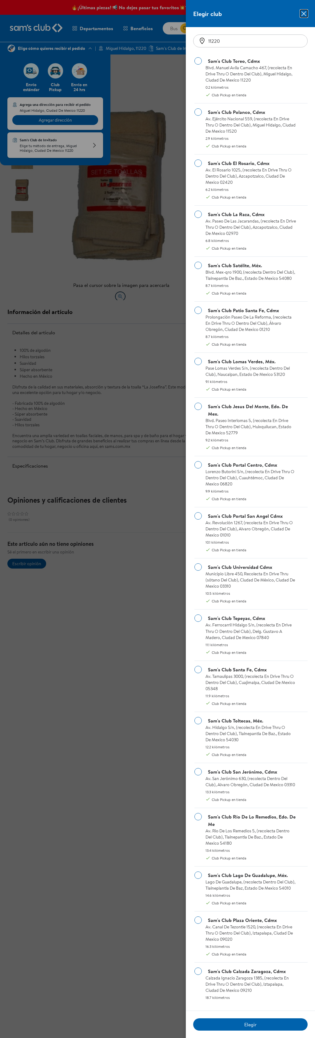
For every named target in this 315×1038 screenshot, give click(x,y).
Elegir (250, 1024)
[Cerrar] (304, 13)
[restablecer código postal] (202, 41)
